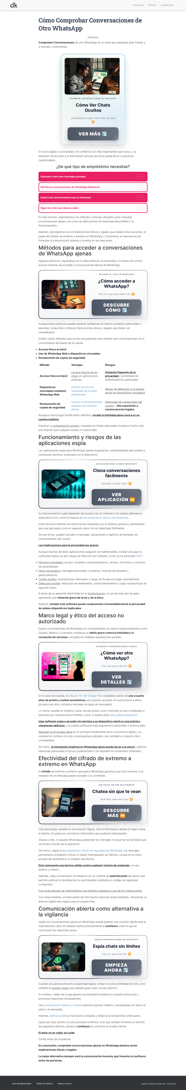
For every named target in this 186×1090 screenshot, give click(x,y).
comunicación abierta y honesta (63, 1005)
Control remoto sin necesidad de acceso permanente (84, 391)
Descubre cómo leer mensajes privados (91, 176)
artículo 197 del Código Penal (86, 695)
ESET (139, 555)
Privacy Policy (65, 1084)
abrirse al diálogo (60, 1015)
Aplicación (138, 5)
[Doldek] (14, 5)
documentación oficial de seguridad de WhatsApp (92, 850)
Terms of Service (44, 1084)
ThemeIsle (171, 1083)
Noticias (152, 5)
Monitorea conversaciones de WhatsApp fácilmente (91, 187)
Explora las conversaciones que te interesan (91, 197)
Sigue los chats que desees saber (91, 207)
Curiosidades (167, 5)
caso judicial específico (123, 714)
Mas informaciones (21, 1084)
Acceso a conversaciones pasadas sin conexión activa (86, 405)
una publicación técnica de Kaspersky (105, 517)
